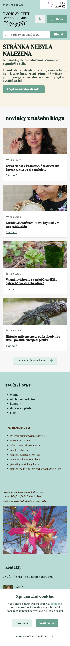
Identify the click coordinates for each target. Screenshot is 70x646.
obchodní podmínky (23, 399)
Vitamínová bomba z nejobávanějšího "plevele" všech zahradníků (31, 281)
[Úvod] (16, 19)
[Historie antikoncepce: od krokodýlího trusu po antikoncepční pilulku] (35, 311)
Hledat (58, 34)
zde (51, 636)
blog (13, 413)
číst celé (11, 175)
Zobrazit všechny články (32, 360)
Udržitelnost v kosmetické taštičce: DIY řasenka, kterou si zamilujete (33, 167)
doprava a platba (21, 408)
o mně (14, 394)
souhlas (55, 604)
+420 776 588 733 (13, 4)
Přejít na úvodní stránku (24, 89)
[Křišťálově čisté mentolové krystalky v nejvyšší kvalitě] (35, 198)
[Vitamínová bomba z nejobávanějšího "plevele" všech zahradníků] (35, 254)
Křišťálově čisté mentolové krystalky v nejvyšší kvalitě (32, 224)
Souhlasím (46, 623)
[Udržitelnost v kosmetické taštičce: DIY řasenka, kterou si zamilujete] (35, 141)
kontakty (16, 404)
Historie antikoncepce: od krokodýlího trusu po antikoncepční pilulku (33, 338)
